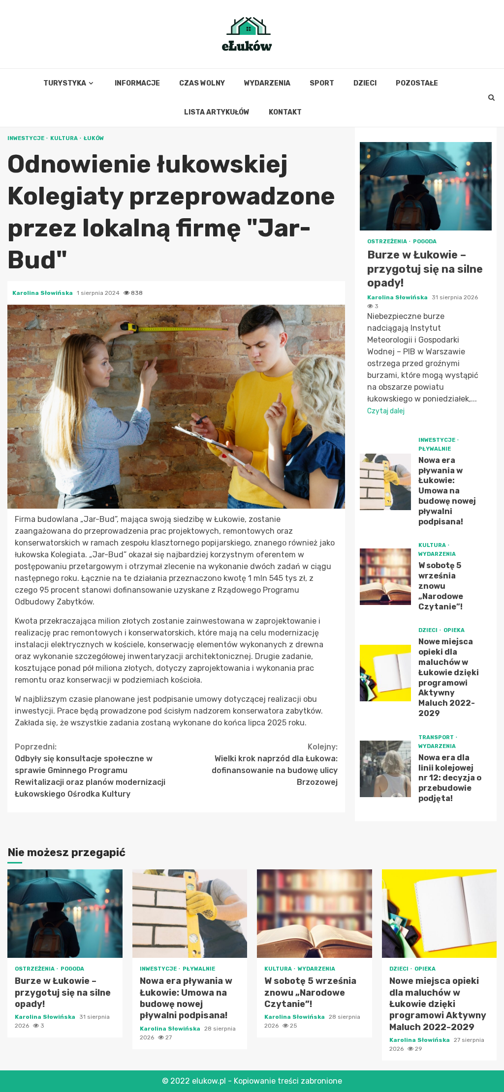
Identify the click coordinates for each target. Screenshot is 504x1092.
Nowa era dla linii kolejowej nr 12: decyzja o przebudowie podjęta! (385, 769)
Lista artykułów (217, 112)
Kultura (64, 138)
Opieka (454, 630)
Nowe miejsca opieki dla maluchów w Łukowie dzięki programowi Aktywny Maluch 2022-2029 (385, 673)
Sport (322, 83)
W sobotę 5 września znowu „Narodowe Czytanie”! (385, 576)
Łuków (94, 138)
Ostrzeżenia (387, 241)
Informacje (137, 83)
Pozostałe (417, 83)
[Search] (491, 97)
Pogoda (425, 241)
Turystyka (64, 83)
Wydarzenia (267, 83)
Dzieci (365, 83)
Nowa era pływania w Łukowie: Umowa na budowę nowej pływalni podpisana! (385, 482)
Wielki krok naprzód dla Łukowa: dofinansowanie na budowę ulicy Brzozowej (275, 764)
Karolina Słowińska (43, 292)
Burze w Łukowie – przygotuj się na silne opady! (426, 186)
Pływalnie (434, 449)
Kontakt (285, 112)
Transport (436, 737)
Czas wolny (202, 83)
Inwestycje (26, 138)
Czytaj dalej (386, 411)
